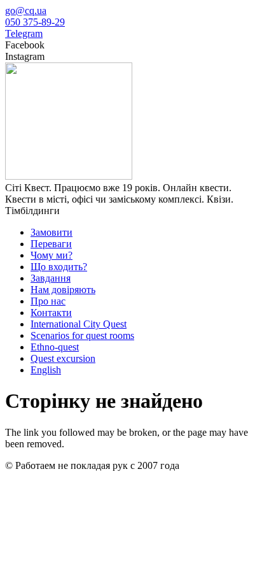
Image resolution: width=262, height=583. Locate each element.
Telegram (24, 33)
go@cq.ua (25, 10)
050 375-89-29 (35, 22)
